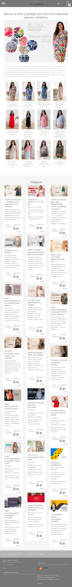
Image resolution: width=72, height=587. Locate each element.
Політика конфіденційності (46, 577)
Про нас (57, 579)
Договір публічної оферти (45, 579)
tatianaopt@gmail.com (14, 562)
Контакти (40, 575)
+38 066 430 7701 (8, 564)
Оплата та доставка (50, 575)
